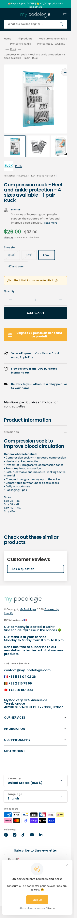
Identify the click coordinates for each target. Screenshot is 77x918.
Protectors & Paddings (51, 44)
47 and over (18, 260)
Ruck (13, 49)
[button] (5, 14)
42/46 (49, 248)
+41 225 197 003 (20, 682)
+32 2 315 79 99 (20, 675)
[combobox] (35, 24)
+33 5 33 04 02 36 (22, 669)
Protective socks (20, 44)
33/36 (14, 248)
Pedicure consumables (53, 38)
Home (7, 38)
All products (25, 38)
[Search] (62, 24)
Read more (50, 215)
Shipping (8, 229)
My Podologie (28, 601)
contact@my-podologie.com (27, 662)
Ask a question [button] (22, 561)
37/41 (31, 248)
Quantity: (9, 283)
